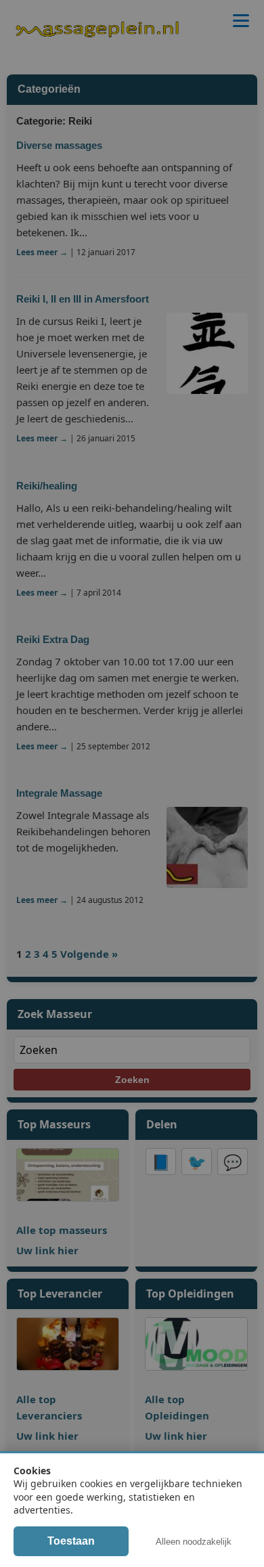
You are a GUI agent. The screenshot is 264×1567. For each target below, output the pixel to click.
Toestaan (71, 1541)
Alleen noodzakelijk (194, 1542)
